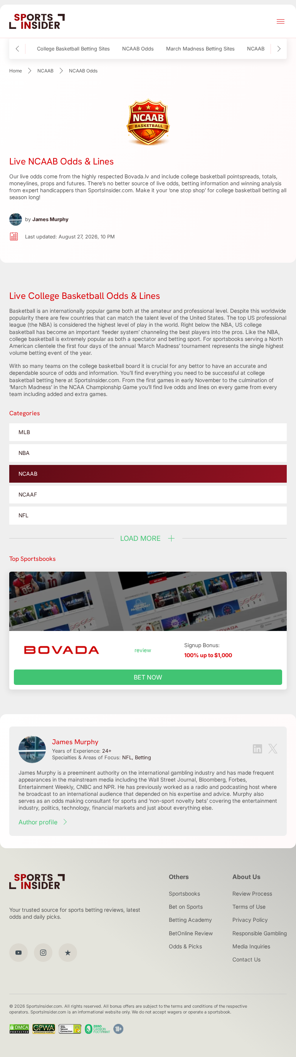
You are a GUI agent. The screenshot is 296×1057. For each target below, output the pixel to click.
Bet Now (148, 677)
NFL (23, 515)
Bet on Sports (186, 906)
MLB (24, 432)
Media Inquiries (251, 946)
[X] (273, 749)
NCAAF (27, 494)
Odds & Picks (185, 946)
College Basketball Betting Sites (73, 48)
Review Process (252, 893)
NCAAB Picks (262, 48)
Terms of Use (249, 906)
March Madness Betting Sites (200, 48)
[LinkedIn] (257, 749)
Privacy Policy (250, 919)
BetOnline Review (191, 933)
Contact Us (246, 959)
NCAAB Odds (138, 48)
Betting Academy (190, 919)
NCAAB (45, 71)
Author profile (37, 822)
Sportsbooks (184, 893)
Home (15, 71)
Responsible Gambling (259, 933)
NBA (24, 453)
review (143, 650)
